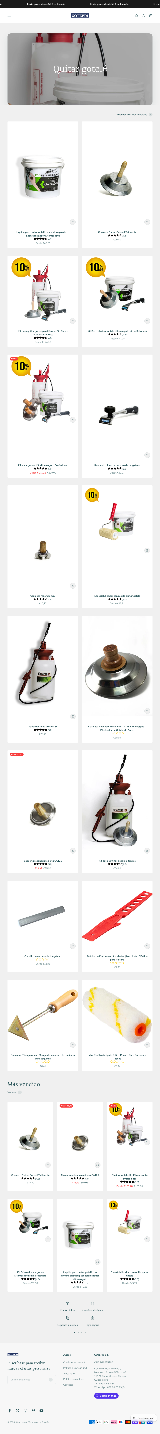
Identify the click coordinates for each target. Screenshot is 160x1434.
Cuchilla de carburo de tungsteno (42, 956)
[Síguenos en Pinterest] (33, 1411)
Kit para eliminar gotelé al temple (117, 860)
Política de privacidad (75, 1367)
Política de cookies (73, 1379)
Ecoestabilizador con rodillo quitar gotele (117, 595)
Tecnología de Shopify (38, 1422)
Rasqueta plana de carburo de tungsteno (117, 465)
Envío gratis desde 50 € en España (39, 3)
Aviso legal (69, 1373)
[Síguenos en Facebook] (10, 1411)
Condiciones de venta (74, 1362)
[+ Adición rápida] (73, 222)
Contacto (68, 1384)
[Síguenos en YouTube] (41, 1411)
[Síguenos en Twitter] (17, 1411)
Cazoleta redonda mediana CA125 (43, 860)
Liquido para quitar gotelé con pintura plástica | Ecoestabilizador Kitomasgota (80, 1276)
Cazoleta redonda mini (42, 595)
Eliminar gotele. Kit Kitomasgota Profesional (43, 465)
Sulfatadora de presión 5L (42, 726)
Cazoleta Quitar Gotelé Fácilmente (117, 232)
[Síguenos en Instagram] (25, 1411)
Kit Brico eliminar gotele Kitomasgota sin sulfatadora (117, 331)
